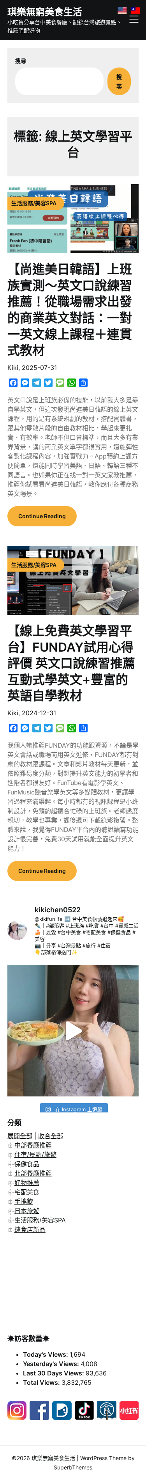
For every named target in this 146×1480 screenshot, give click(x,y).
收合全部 (50, 1136)
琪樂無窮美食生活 (44, 12)
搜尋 (20, 60)
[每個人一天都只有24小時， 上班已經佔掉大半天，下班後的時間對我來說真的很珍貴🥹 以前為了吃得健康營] (73, 1031)
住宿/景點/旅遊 (35, 1154)
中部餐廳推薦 (33, 1145)
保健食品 (26, 1164)
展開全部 (19, 1136)
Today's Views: (46, 1354)
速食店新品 (30, 1229)
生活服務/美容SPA (40, 1220)
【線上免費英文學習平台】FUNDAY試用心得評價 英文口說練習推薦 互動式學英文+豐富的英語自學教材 (71, 663)
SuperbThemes (73, 1467)
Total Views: (42, 1382)
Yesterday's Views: (52, 1364)
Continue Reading (42, 516)
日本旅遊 (26, 1211)
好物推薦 (26, 1183)
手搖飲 (23, 1201)
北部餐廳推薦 (33, 1173)
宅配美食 (26, 1192)
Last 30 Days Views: (54, 1373)
